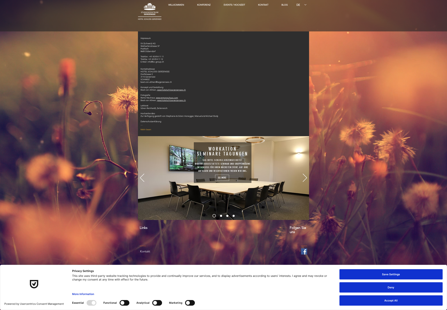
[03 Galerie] (227, 216)
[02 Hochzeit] (220, 215)
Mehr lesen (146, 129)
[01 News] (213, 216)
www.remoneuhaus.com (167, 97)
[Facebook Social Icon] (304, 251)
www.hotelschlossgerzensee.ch (171, 89)
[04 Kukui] (234, 216)
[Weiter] (305, 178)
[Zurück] (142, 178)
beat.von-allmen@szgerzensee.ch (156, 82)
